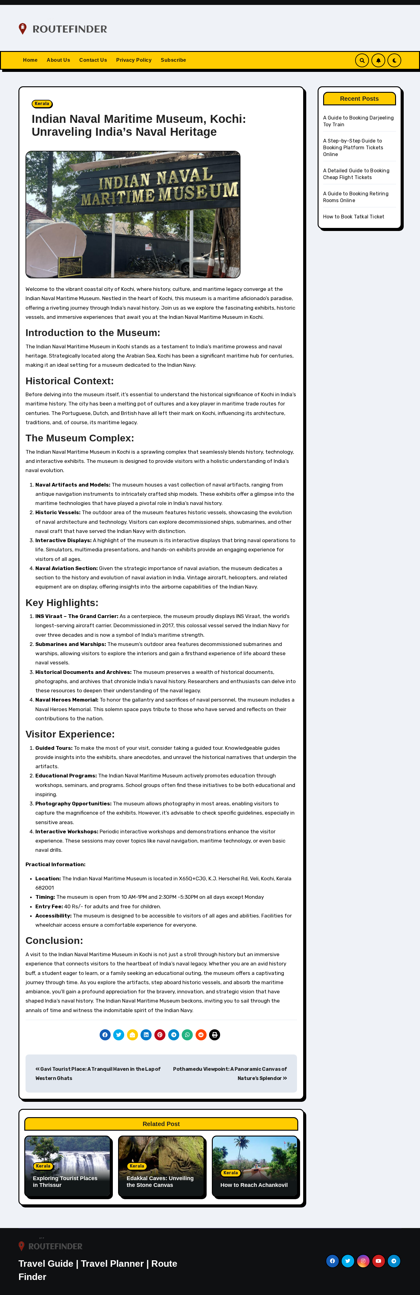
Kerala (42, 103)
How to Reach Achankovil (254, 1185)
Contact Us (93, 60)
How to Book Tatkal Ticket (354, 217)
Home (30, 60)
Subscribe (173, 60)
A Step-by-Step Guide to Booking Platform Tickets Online (353, 147)
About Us (58, 60)
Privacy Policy (134, 60)
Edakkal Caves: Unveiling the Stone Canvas (160, 1181)
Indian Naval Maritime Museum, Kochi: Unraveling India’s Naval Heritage (139, 125)
